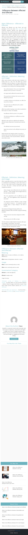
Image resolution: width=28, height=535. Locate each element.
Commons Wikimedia (20, 291)
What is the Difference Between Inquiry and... (17, 496)
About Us (16, 532)
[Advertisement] (14, 19)
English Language (15, 5)
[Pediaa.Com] (5, 1)
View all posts (14, 338)
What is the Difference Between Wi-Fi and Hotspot (13, 522)
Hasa (11, 14)
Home (3, 5)
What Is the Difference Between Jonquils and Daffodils (14, 507)
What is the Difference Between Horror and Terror (8, 483)
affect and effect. (20, 29)
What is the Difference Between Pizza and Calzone (13, 526)
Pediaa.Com (17, 530)
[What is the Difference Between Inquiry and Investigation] (7, 496)
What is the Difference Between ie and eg (17, 468)
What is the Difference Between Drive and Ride (18, 475)
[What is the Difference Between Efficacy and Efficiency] (7, 489)
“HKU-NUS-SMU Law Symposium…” (10, 289)
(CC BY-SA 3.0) (10, 291)
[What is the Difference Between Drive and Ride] (7, 476)
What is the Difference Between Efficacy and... (18, 488)
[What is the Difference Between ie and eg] (7, 468)
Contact (11, 532)
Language (8, 5)
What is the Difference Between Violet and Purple (13, 519)
